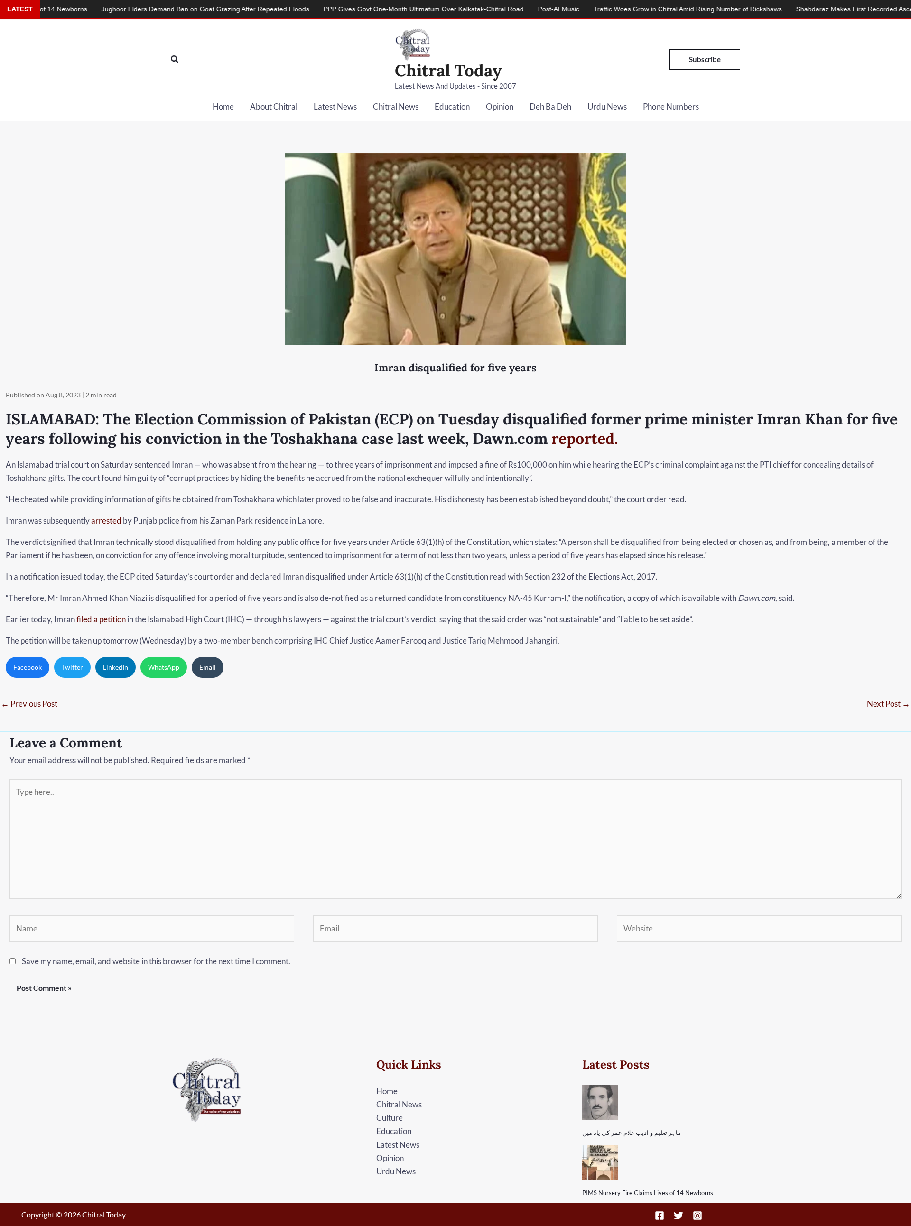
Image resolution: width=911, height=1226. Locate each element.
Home (223, 106)
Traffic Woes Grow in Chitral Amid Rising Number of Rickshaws (633, 9)
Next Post (888, 704)
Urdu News (607, 106)
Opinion (499, 106)
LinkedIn (115, 667)
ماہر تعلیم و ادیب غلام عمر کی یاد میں (631, 1132)
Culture (389, 1118)
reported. (584, 438)
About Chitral (273, 106)
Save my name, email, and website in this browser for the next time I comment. (156, 961)
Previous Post (29, 704)
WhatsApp (163, 667)
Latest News (335, 106)
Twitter (72, 667)
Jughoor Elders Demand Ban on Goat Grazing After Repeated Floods (151, 9)
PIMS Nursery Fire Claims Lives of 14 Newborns (647, 1193)
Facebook (27, 667)
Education (452, 106)
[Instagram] (697, 1215)
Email (207, 667)
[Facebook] (659, 1215)
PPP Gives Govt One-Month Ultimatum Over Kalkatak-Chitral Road (369, 9)
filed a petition (101, 619)
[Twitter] (678, 1215)
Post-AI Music (504, 9)
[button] (175, 59)
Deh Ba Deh (550, 106)
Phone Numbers (671, 106)
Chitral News (395, 106)
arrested (106, 520)
